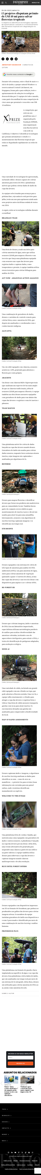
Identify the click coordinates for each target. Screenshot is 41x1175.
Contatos (30, 1165)
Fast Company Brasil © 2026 (27, 1169)
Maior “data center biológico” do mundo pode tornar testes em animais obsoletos (11, 1091)
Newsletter (35, 2)
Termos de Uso (21, 1165)
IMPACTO (15, 10)
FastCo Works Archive (11, 1169)
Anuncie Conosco (25, 1160)
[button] (3, 233)
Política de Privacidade (8, 1165)
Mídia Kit (37, 1165)
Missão (15, 1160)
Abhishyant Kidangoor (11, 65)
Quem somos (8, 1160)
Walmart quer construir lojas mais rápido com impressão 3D (27, 1089)
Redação (34, 1160)
